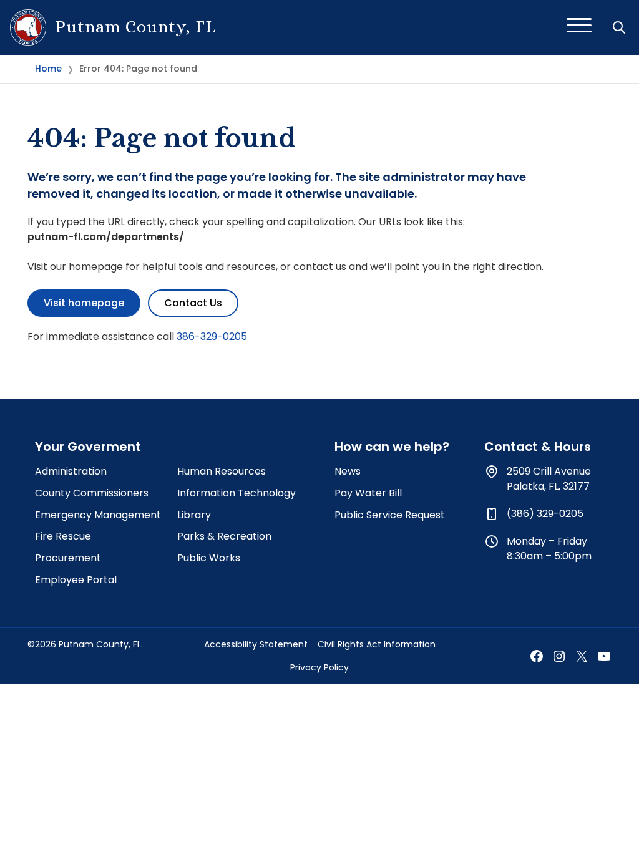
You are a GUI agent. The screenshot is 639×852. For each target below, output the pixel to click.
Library (194, 515)
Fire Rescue (63, 536)
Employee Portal (76, 580)
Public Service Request (389, 515)
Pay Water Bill (368, 493)
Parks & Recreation (224, 536)
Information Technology (236, 493)
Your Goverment (88, 446)
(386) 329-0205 (545, 513)
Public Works (208, 558)
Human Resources (221, 471)
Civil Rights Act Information (377, 644)
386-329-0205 (212, 336)
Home (48, 68)
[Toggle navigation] (579, 27)
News (347, 471)
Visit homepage (84, 303)
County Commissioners (92, 493)
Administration (71, 471)
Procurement (68, 558)
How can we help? (391, 446)
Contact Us (193, 303)
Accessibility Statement (256, 644)
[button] (620, 27)
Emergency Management (98, 515)
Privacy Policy (319, 667)
